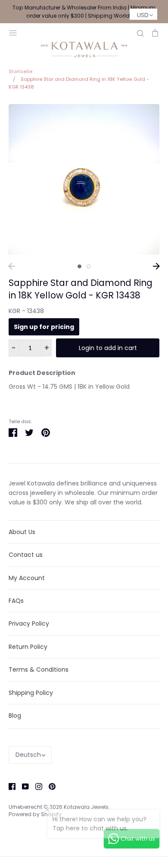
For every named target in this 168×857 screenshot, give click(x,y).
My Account (27, 578)
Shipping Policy (31, 692)
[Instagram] (35, 785)
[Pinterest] (49, 785)
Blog (15, 715)
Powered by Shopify (35, 814)
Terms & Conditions (38, 669)
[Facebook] (9, 785)
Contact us (26, 554)
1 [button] (79, 266)
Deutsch (28, 754)
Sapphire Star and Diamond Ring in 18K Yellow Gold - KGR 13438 (80, 288)
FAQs (16, 600)
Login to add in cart (108, 348)
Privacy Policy (29, 623)
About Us (22, 532)
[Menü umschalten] (13, 32)
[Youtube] (22, 785)
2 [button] (88, 266)
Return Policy (28, 646)
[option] (84, 179)
